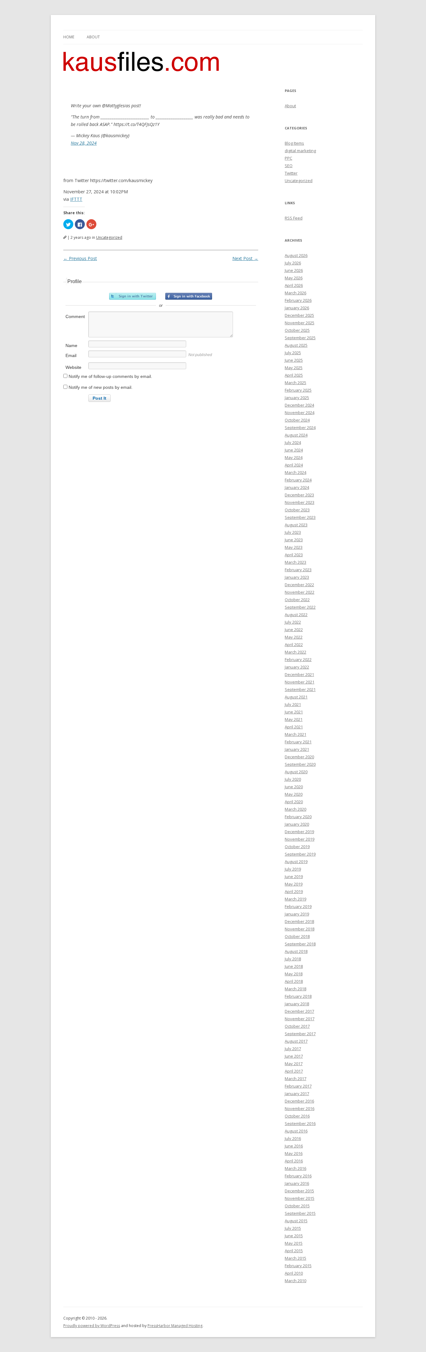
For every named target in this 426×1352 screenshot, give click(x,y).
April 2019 (294, 891)
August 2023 (296, 525)
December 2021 (299, 674)
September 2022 (300, 607)
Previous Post (80, 258)
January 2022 (297, 667)
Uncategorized (109, 237)
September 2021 (300, 689)
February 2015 (298, 1265)
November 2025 (299, 323)
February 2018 (298, 996)
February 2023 (298, 569)
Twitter (291, 173)
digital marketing (300, 150)
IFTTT (76, 199)
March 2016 (295, 1168)
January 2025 (297, 397)
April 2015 (294, 1250)
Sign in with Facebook (188, 296)
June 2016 (294, 1146)
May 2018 (294, 974)
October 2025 (297, 330)
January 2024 (297, 487)
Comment (75, 316)
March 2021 (295, 734)
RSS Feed (294, 218)
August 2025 (296, 345)
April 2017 (294, 1071)
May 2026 (294, 278)
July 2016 (293, 1138)
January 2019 (297, 914)
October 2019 (297, 846)
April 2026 (294, 285)
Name (71, 345)
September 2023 (300, 517)
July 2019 (293, 869)
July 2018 (293, 959)
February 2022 (298, 659)
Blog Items (294, 143)
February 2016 (298, 1176)
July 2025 (293, 352)
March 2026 (295, 293)
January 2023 (297, 577)
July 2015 (293, 1228)
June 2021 (294, 712)
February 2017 (298, 1086)
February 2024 (298, 480)
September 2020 (300, 764)
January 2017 (297, 1093)
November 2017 (299, 1018)
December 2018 (299, 921)
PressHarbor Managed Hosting (175, 1325)
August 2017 (296, 1041)
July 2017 (293, 1048)
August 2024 (296, 435)
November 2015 (299, 1198)
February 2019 (298, 906)
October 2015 (297, 1206)
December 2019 (299, 831)
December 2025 (299, 315)
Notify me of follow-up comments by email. (110, 376)
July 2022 (293, 622)
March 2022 (295, 652)
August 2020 (296, 772)
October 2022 (297, 599)
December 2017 (299, 1011)
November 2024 (299, 412)
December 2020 (299, 757)
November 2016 (299, 1108)
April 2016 (294, 1161)
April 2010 (294, 1273)
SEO (289, 165)
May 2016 (294, 1153)
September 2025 (300, 337)
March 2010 (295, 1280)
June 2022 (294, 629)
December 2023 (299, 495)
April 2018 (294, 981)
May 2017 (294, 1063)
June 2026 (294, 270)
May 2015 (294, 1243)
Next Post (245, 258)
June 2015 (294, 1236)
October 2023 (297, 510)
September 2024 (300, 427)
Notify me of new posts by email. (101, 387)
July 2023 (293, 532)
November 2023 (299, 502)
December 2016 (299, 1101)
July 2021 (293, 704)
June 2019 (294, 876)
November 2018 (299, 929)
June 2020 (294, 786)
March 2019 (295, 899)
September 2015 (300, 1213)
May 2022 (294, 637)
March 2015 (295, 1258)
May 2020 (294, 794)
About (93, 37)
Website (73, 367)
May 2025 (294, 367)
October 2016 (297, 1116)
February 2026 (298, 300)
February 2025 (298, 390)
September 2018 (300, 944)
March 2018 (295, 989)
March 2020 (295, 809)
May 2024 (294, 457)
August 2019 (296, 861)
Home (68, 37)
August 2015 (296, 1221)
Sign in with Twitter (132, 296)
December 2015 (299, 1191)
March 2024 (295, 472)
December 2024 (299, 405)
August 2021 (296, 697)
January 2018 (297, 1004)
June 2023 (294, 540)
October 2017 (297, 1026)
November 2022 (299, 592)
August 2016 (296, 1131)
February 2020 (298, 816)
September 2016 (300, 1123)
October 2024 (297, 420)
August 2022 (296, 614)
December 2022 (299, 584)
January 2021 (297, 749)
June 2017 (294, 1056)
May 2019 (294, 884)
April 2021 (294, 727)
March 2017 (295, 1078)
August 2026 (296, 255)
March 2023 (295, 562)
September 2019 (300, 854)
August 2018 (296, 951)
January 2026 (297, 308)
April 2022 (294, 644)
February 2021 (298, 742)
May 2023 (294, 547)
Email (70, 355)
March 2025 (295, 382)
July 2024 (293, 442)
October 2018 (297, 936)
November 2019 (299, 839)
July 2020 (293, 779)
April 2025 (294, 375)
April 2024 (294, 465)
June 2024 (294, 450)
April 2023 (294, 555)
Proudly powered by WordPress (91, 1325)
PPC (288, 158)
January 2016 (297, 1183)
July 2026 (293, 263)
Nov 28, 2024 (84, 143)
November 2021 (299, 682)
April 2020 (294, 801)
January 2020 (297, 824)
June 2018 (294, 966)
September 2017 (300, 1033)
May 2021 (294, 719)
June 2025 (294, 360)
